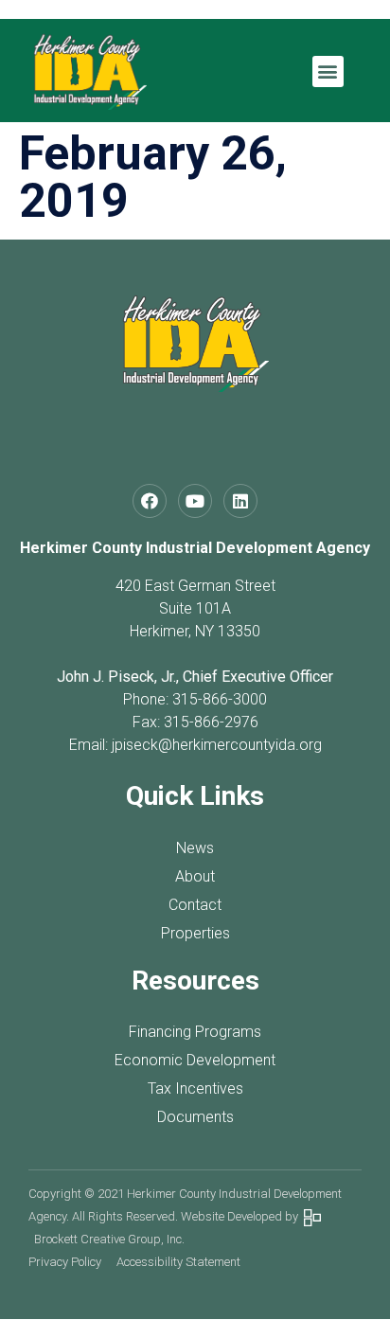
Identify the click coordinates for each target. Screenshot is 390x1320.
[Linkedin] (240, 501)
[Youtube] (195, 501)
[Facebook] (150, 501)
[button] (328, 71)
